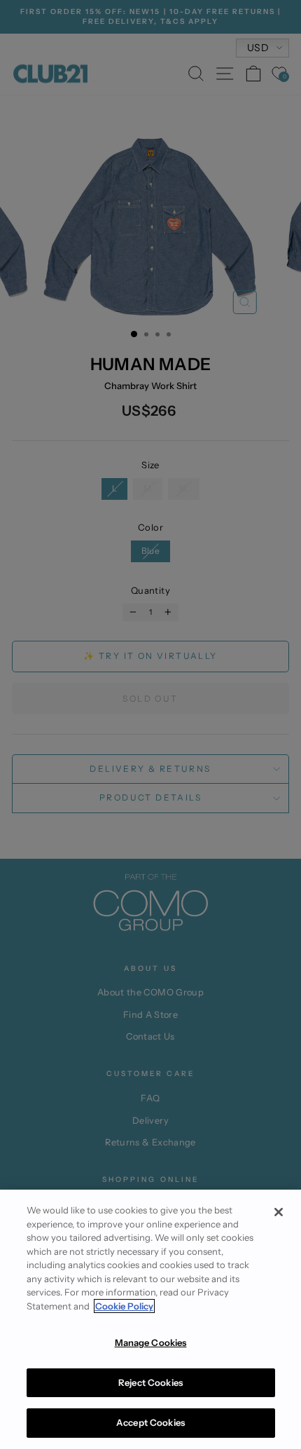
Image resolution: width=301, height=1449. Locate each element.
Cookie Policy (124, 1306)
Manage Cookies (151, 1342)
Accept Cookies (150, 1422)
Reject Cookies (150, 1382)
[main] (150, 1319)
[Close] (278, 1212)
